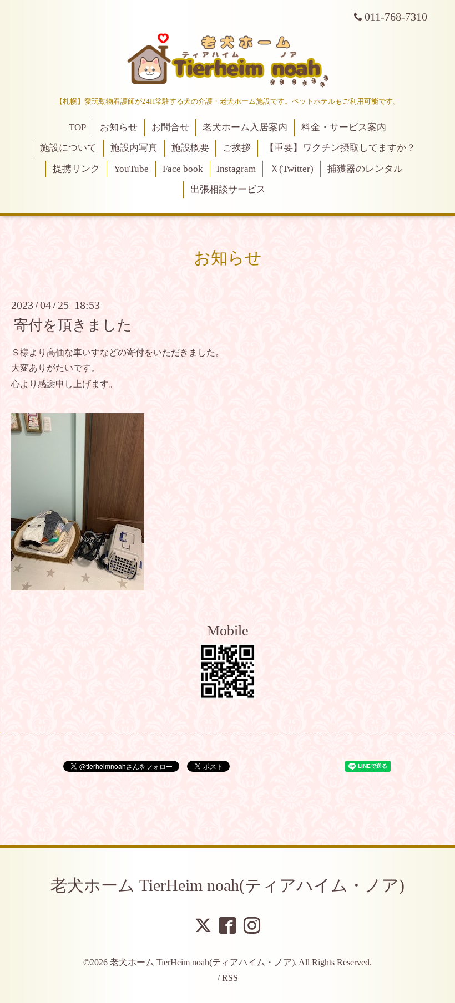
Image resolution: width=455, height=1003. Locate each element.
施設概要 (190, 147)
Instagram (236, 169)
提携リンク (76, 169)
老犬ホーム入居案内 (245, 127)
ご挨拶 (237, 147)
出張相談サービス (228, 189)
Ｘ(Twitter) (292, 169)
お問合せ (170, 127)
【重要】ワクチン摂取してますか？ (340, 147)
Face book (183, 169)
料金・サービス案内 (343, 127)
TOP (77, 127)
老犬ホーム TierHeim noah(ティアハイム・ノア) (227, 885)
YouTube (131, 169)
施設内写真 (134, 147)
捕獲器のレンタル (365, 169)
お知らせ (119, 127)
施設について (68, 147)
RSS (230, 977)
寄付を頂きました (73, 325)
